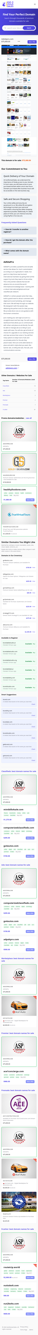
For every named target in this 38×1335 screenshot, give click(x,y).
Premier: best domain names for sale (17, 1033)
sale (28, 813)
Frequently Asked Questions (13, 222)
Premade (5, 405)
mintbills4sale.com (13, 809)
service (6, 1075)
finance (6, 813)
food (11, 495)
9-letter (23, 1273)
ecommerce (28, 493)
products (11, 493)
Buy (34, 644)
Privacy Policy (24, 1327)
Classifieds (6, 386)
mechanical (31, 1307)
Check (33, 704)
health (22, 493)
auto (29, 849)
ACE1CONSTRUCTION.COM (11, 1116)
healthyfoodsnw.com (15, 489)
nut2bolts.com (11, 1303)
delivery (6, 495)
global (5, 1271)
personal (6, 1077)
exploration (29, 1271)
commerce (6, 831)
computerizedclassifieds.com (19, 827)
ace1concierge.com (14, 1071)
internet (17, 493)
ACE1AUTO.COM (7, 1018)
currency (6, 815)
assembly (6, 1291)
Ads (4, 390)
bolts (9, 1309)
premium (6, 851)
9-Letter (5, 409)
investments (12, 813)
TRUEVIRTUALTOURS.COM (10, 527)
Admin (31, 1330)
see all (29, 418)
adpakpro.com (11, 939)
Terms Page (23, 1330)
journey (6, 1273)
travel (23, 1271)
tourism (11, 1273)
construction (28, 1289)
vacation (18, 1271)
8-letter (12, 851)
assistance (12, 1075)
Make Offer (32, 42)
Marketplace (6, 395)
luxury (17, 1077)
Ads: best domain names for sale (15, 865)
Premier (5, 400)
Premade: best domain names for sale (18, 1090)
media (26, 943)
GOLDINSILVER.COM (9, 475)
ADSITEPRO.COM (8, 444)
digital (23, 831)
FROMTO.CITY (7, 1214)
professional (19, 1075)
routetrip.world (12, 1267)
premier (12, 1077)
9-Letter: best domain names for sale (17, 1229)
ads (12, 833)
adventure (11, 1271)
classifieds (12, 815)
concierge (26, 1075)
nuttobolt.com (11, 1285)
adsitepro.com (11, 368)
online (5, 493)
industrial (20, 1289)
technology (29, 831)
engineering (14, 1289)
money (19, 813)
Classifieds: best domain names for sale (18, 771)
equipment (11, 1307)
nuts (5, 1309)
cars (33, 849)
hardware (6, 1289)
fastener (20, 1291)
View (33, 567)
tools (5, 1307)
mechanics (13, 1291)
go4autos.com (11, 845)
